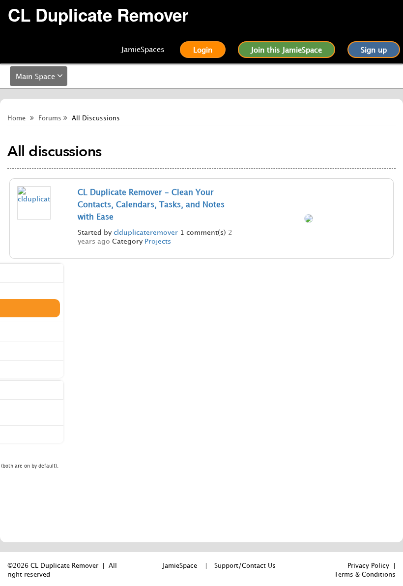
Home (16, 118)
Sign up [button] (374, 49)
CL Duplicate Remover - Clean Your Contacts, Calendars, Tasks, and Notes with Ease (151, 204)
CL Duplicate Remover (98, 15)
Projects (157, 241)
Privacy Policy (368, 565)
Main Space (35, 76)
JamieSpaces (143, 49)
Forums (49, 118)
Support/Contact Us (245, 565)
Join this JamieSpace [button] (286, 49)
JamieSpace (180, 565)
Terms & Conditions (365, 574)
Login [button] (202, 49)
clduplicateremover (146, 232)
